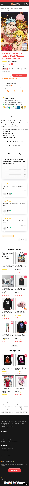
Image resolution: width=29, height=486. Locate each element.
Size (3, 66)
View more (14, 345)
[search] (25, 4)
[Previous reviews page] (19, 239)
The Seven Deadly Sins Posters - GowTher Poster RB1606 (21, 368)
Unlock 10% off (3, 480)
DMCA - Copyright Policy (6, 439)
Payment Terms (4, 450)
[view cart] (27, 4)
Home (2, 8)
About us (3, 434)
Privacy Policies (4, 437)
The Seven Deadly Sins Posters (8, 10)
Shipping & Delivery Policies (7, 448)
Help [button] (26, 484)
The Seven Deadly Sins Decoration (13, 8)
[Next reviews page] (26, 239)
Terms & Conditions (5, 435)
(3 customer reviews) (12, 61)
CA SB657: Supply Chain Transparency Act (10, 441)
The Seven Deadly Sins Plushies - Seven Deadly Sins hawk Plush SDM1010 (21, 313)
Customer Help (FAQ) (5, 455)
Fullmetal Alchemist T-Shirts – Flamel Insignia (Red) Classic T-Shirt (8, 267)
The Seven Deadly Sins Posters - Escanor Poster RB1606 (7, 368)
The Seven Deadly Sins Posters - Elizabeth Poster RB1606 (21, 390)
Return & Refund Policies (6, 452)
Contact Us (3, 454)
